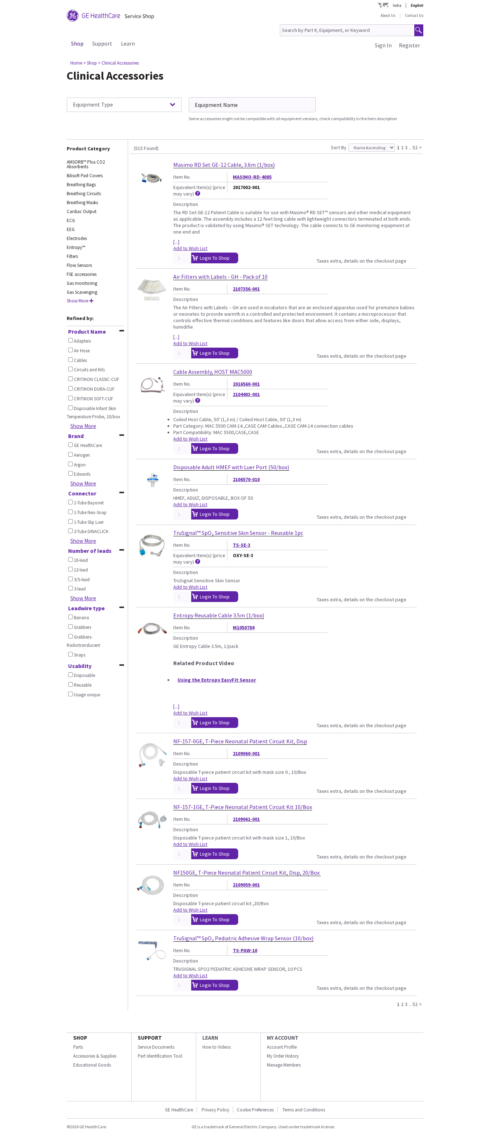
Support (102, 43)
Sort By (339, 147)
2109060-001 (246, 753)
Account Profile (282, 1047)
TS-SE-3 (241, 545)
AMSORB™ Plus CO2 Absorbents (86, 164)
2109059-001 (246, 884)
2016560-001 (246, 384)
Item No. (182, 177)
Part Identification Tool (160, 1056)
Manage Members (284, 1065)
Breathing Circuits (84, 193)
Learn (128, 43)
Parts (78, 1047)
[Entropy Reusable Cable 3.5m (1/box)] (152, 641)
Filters (72, 256)
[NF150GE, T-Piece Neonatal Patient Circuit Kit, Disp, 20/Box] (152, 898)
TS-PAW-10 (245, 950)
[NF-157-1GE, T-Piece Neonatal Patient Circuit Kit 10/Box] (152, 833)
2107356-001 (246, 289)
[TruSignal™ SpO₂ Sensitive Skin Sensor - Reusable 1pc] (152, 559)
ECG (71, 220)
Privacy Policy (215, 1110)
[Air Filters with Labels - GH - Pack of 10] (152, 303)
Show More (83, 426)
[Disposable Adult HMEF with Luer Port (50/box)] (152, 493)
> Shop (90, 63)
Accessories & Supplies (94, 1056)
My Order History (283, 1056)
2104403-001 (246, 394)
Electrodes (77, 238)
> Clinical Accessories (118, 63)
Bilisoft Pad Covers (85, 175)
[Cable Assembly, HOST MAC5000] (152, 398)
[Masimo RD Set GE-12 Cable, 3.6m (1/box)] (152, 191)
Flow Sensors (79, 265)
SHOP (80, 1037)
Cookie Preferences (255, 1110)
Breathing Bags (81, 184)
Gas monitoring (82, 283)
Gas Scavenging (82, 292)
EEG (71, 229)
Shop (77, 43)
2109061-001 (246, 819)
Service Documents (156, 1047)
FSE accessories (81, 274)
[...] (176, 242)
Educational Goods (92, 1065)
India (397, 5)
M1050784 (243, 627)
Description (185, 204)
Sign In (383, 45)
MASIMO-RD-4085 (252, 177)
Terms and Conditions (303, 1110)
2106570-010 (246, 479)
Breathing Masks (82, 202)
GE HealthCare (179, 1110)
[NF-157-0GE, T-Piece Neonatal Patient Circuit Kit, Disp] (152, 767)
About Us (388, 15)
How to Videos (216, 1047)
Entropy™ (76, 247)
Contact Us (414, 15)
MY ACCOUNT (282, 1037)
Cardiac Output (81, 211)
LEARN (210, 1037)
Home (76, 63)
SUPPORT (150, 1037)
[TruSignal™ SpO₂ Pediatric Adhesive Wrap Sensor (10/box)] (152, 964)
